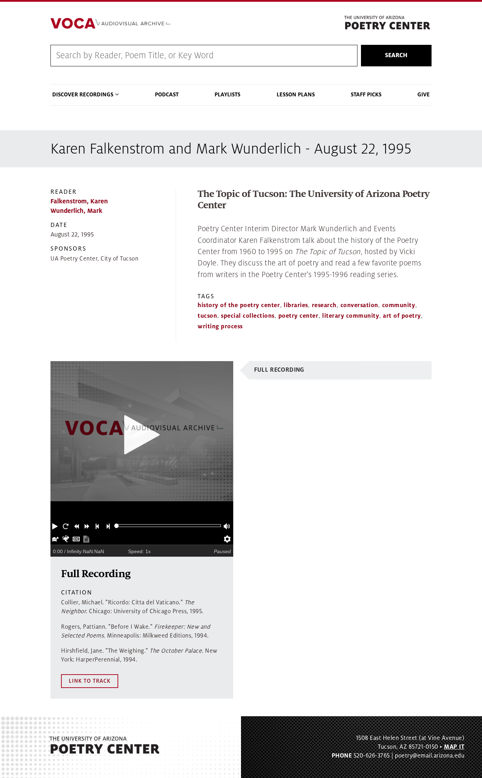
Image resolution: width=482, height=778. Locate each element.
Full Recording (279, 370)
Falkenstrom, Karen (79, 201)
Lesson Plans (296, 94)
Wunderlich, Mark (76, 211)
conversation (359, 305)
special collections (248, 316)
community (398, 305)
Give (423, 94)
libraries (296, 305)
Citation (76, 592)
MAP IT (454, 747)
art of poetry (402, 316)
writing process (220, 326)
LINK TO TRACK (89, 681)
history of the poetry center (239, 305)
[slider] (116, 525)
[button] (56, 525)
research (324, 305)
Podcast (167, 94)
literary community (350, 316)
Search (396, 55)
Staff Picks (366, 94)
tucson (207, 316)
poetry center (298, 316)
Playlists (227, 94)
